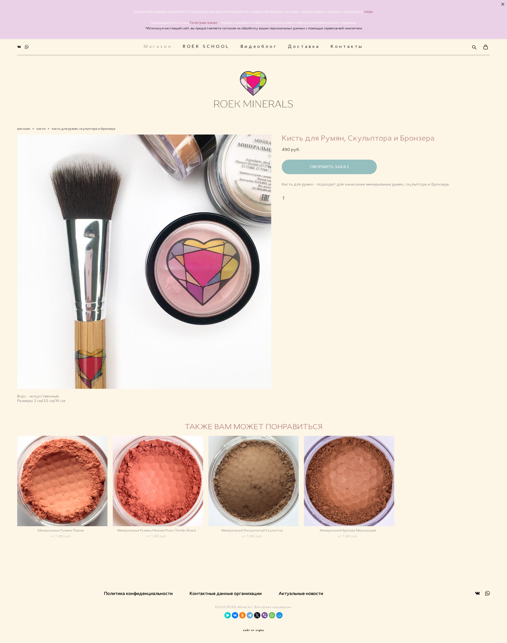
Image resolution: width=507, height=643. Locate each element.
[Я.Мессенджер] (227, 615)
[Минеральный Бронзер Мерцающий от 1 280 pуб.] (349, 481)
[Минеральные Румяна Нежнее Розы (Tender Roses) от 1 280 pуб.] (158, 481)
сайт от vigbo (253, 630)
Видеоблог (259, 46)
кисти (40, 129)
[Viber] (264, 615)
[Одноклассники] (242, 615)
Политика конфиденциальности (138, 593)
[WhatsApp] (272, 615)
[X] (257, 615)
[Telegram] (250, 615)
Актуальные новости (301, 593)
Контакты (347, 46)
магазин (23, 129)
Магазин (158, 46)
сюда (368, 11)
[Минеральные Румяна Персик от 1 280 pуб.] (62, 481)
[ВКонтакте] (235, 615)
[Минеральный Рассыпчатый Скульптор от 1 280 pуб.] (253, 481)
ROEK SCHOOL (206, 46)
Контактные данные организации (226, 593)
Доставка (304, 46)
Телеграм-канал (203, 22)
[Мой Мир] (279, 615)
